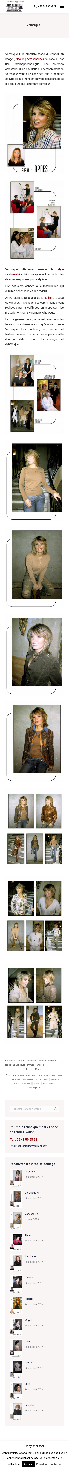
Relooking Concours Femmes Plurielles (24, 1065)
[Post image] (16, 1178)
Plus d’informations (48, 1464)
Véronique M (32, 1192)
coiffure (49, 297)
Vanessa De (31, 1213)
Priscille (29, 1298)
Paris (46, 1079)
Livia (27, 1341)
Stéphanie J (31, 1256)
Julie (27, 1383)
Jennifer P (30, 1405)
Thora (28, 1235)
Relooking (21, 1060)
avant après (15, 1079)
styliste (36, 1083)
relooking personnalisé (29, 59)
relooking (55, 1079)
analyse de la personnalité (50, 1075)
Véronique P (34, 1088)
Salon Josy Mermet (22, 1083)
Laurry (28, 1362)
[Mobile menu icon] (61, 6)
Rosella (29, 1277)
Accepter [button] (28, 1464)
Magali (28, 1320)
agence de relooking (27, 1075)
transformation (49, 1083)
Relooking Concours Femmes (41, 1060)
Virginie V (30, 1171)
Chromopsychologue (32, 1079)
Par (34, 1069)
